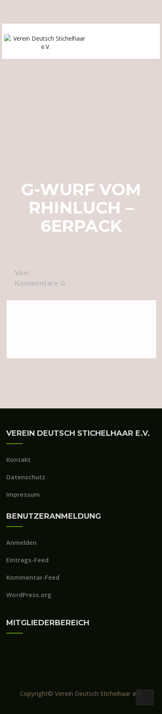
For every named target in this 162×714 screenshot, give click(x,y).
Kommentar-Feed (32, 577)
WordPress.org (29, 594)
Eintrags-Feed (27, 560)
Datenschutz (25, 477)
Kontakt (18, 459)
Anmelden (21, 542)
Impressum (23, 494)
